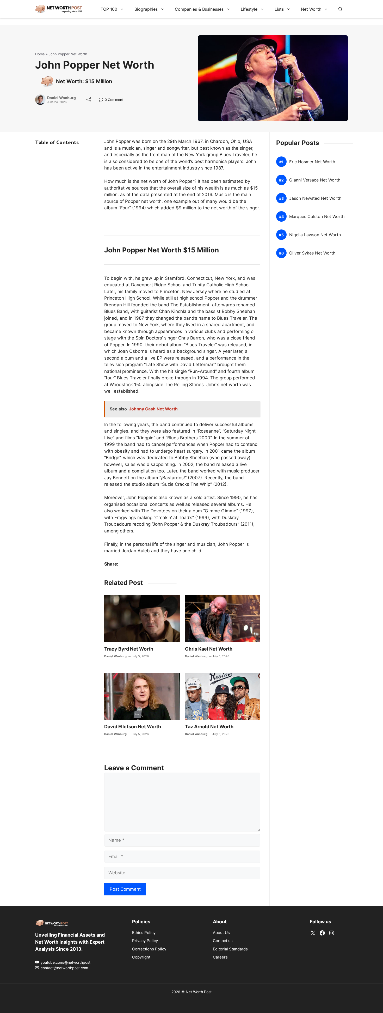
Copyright (141, 957)
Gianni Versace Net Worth (314, 180)
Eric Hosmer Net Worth (312, 161)
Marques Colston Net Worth (316, 216)
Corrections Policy (149, 949)
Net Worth (311, 9)
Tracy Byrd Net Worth (128, 649)
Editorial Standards (230, 949)
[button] (340, 9)
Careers (220, 957)
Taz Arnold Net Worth (209, 726)
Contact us (223, 940)
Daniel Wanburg (61, 98)
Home (40, 54)
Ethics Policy (144, 932)
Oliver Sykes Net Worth (312, 253)
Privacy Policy (145, 940)
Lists (279, 9)
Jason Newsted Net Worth (315, 198)
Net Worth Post (199, 992)
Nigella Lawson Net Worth (315, 234)
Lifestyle (249, 9)
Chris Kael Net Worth (208, 649)
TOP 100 (109, 9)
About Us (221, 932)
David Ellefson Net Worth (132, 726)
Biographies (146, 9)
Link (102, 100)
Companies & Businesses (199, 9)
